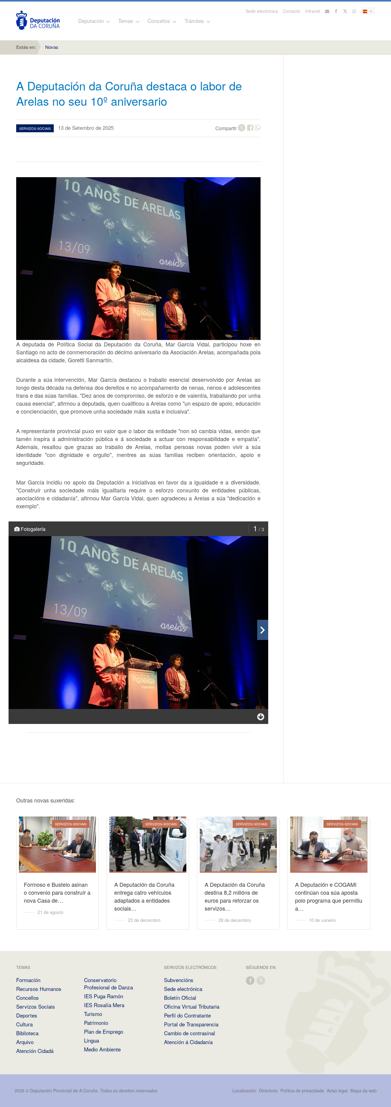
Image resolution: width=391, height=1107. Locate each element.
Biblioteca (27, 1033)
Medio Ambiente (102, 1049)
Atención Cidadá (34, 1050)
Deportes (26, 1015)
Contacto (291, 11)
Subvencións (178, 980)
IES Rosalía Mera (104, 1005)
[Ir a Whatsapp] (354, 11)
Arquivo (25, 1042)
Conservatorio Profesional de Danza (108, 983)
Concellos (159, 20)
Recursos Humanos (38, 988)
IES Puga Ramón (103, 996)
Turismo (93, 1013)
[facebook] (250, 980)
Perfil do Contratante (187, 1015)
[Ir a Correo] (327, 11)
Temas (125, 20)
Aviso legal (337, 1090)
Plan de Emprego (103, 1031)
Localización (244, 1090)
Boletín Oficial (180, 997)
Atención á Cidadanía (188, 1042)
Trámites (194, 20)
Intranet (312, 11)
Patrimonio (96, 1022)
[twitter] (261, 980)
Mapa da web (363, 1090)
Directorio (268, 1090)
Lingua (91, 1040)
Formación (28, 980)
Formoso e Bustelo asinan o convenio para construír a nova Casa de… (57, 892)
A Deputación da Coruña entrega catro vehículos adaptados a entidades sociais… (144, 896)
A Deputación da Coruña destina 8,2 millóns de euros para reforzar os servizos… (235, 896)
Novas (51, 47)
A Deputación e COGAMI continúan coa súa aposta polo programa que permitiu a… (328, 896)
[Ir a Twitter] (345, 11)
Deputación (91, 20)
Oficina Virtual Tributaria (191, 1006)
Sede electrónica (262, 11)
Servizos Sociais (35, 1006)
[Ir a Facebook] (336, 11)
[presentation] (262, 630)
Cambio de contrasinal (189, 1033)
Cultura (24, 1024)
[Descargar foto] (260, 716)
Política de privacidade (302, 1090)
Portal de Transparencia (191, 1024)
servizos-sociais (35, 128)
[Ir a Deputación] (38, 20)
